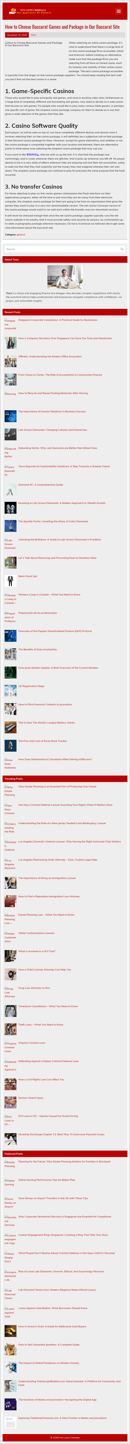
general (21, 234)
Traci (33, 35)
